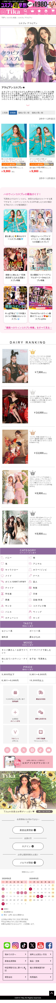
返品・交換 (34, 961)
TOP (3, 18)
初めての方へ (10, 954)
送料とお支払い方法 (38, 954)
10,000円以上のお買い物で (15, 700)
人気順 (5, 112)
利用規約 (33, 977)
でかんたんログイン (41, 739)
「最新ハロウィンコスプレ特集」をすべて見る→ (28, 327)
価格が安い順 (23, 112)
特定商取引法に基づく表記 (15, 969)
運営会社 (8, 977)
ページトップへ (51, 993)
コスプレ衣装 (11, 18)
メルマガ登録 (26, 862)
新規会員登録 (26, 829)
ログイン (26, 846)
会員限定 (15, 720)
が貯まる (15, 739)
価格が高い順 (37, 112)
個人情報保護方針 (37, 967)
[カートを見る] (53, 10)
